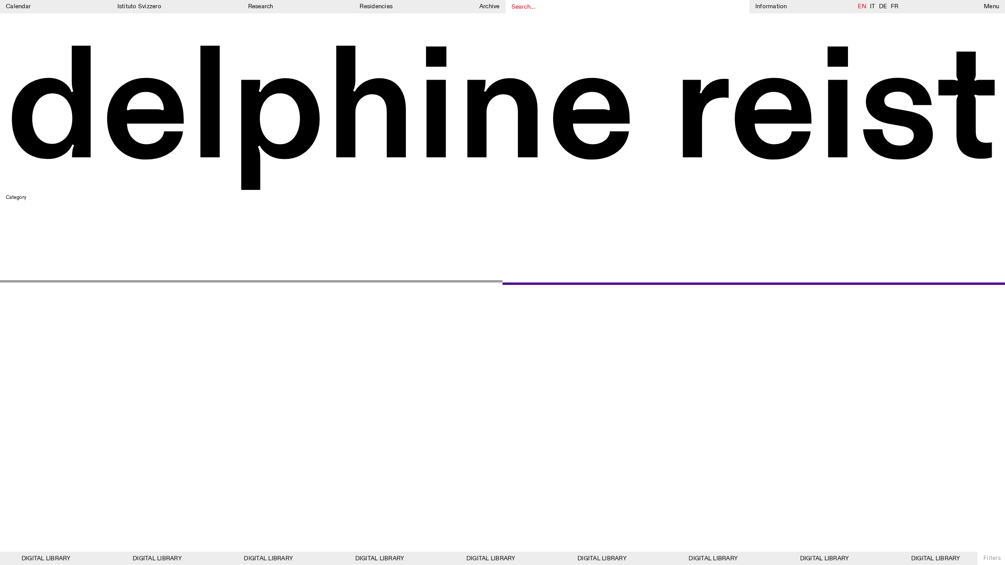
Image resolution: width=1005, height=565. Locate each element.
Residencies (376, 6)
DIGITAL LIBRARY (42, 558)
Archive (489, 6)
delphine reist (502, 111)
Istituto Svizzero (139, 6)
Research (260, 6)
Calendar (18, 6)
